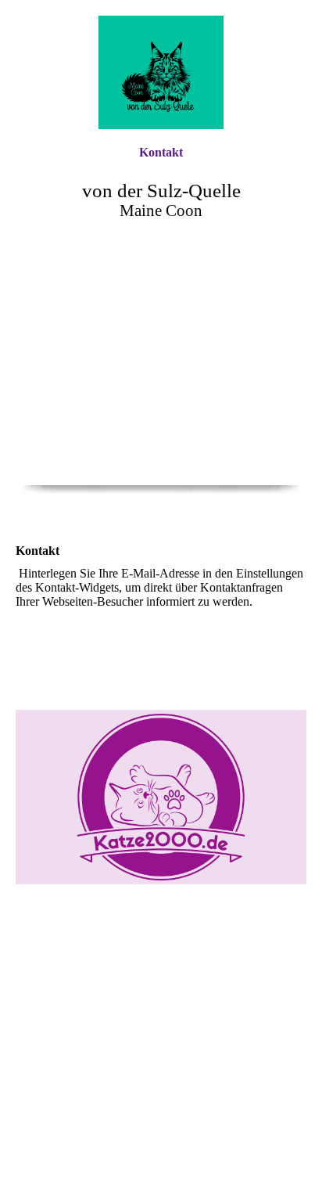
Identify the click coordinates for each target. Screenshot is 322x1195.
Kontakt (161, 152)
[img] (161, 72)
